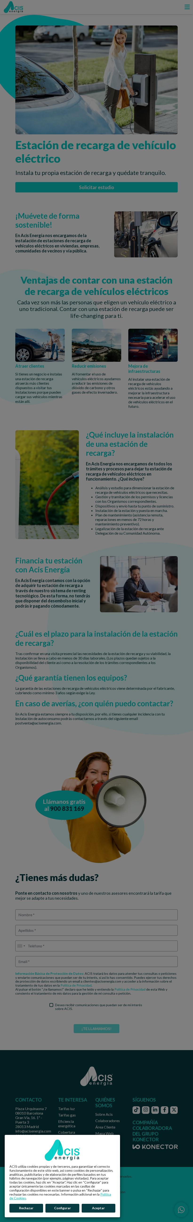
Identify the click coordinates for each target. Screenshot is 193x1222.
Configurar (62, 1208)
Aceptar (98, 1208)
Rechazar (26, 1208)
